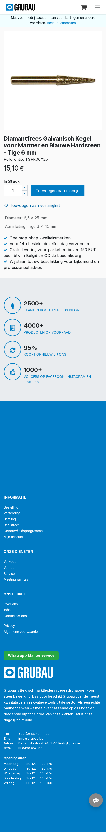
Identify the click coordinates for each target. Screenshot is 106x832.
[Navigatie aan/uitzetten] (97, 7)
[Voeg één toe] (25, 188)
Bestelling (11, 508)
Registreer (11, 525)
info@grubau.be (30, 738)
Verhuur (10, 568)
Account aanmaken (61, 23)
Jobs (7, 610)
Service (9, 574)
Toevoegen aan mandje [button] (57, 190)
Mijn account (13, 537)
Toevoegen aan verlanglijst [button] (35, 205)
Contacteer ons (15, 616)
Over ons (11, 604)
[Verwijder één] (25, 193)
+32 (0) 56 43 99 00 (34, 734)
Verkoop (10, 562)
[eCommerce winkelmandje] (84, 7)
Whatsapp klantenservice (31, 656)
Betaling (10, 519)
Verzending (12, 513)
